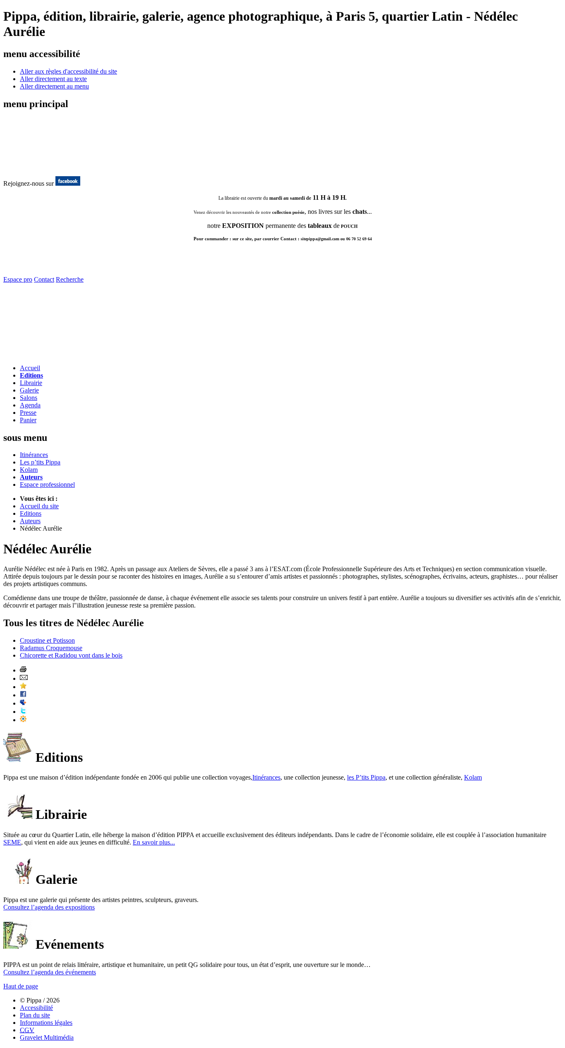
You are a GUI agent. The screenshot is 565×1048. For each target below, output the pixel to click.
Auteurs (31, 477)
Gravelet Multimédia (47, 1037)
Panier (28, 420)
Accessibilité (36, 1007)
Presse (28, 412)
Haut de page (20, 986)
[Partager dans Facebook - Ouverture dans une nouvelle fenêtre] (23, 695)
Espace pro (17, 279)
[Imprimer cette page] (23, 670)
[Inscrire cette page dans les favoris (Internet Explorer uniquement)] (23, 686)
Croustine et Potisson (47, 640)
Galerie (29, 390)
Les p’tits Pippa (40, 462)
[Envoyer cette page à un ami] (24, 678)
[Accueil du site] (36, 167)
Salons (28, 397)
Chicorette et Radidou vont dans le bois (71, 655)
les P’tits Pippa (366, 777)
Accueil (30, 367)
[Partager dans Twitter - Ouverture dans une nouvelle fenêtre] (23, 711)
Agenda (30, 405)
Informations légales (46, 1022)
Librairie (31, 382)
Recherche (70, 279)
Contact (44, 279)
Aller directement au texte (53, 78)
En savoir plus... (154, 842)
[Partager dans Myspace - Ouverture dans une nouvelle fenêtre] (23, 703)
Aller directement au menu (54, 86)
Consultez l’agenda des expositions (49, 907)
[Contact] (52, 355)
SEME (12, 842)
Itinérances (34, 454)
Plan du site (35, 1015)
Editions (31, 375)
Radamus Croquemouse (51, 647)
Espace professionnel (47, 484)
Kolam (29, 469)
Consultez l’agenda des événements (49, 972)
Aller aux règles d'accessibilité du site (68, 71)
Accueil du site (39, 506)
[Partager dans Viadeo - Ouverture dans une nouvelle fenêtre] (23, 719)
